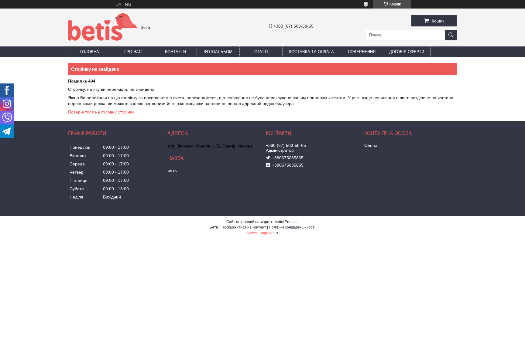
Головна (89, 51)
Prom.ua (292, 222)
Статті (261, 51)
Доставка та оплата (311, 51)
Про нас (133, 51)
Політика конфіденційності (292, 227)
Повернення (362, 51)
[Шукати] (451, 35)
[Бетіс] (103, 39)
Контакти (175, 51)
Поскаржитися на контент (243, 227)
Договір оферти (406, 51)
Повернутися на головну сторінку (101, 112)
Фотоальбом (218, 51)
